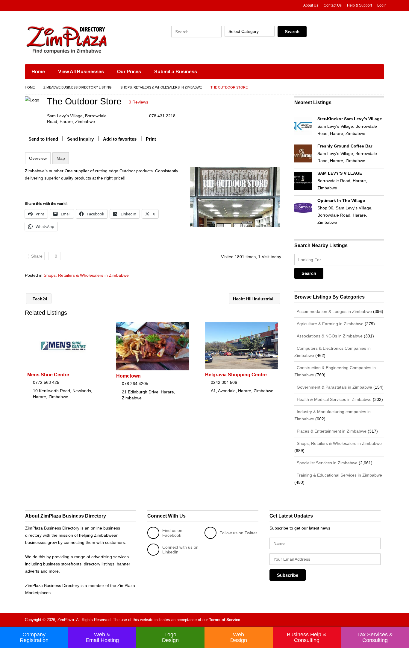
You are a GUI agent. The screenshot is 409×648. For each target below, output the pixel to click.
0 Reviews (138, 102)
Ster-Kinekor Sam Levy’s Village (349, 118)
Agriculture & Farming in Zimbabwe (329, 323)
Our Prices (129, 71)
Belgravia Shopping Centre (236, 374)
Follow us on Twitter (238, 532)
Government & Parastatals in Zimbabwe (334, 387)
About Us (310, 5)
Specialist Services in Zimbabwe (327, 462)
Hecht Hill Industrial (254, 298)
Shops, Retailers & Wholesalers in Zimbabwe (161, 87)
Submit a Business (175, 71)
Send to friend (43, 139)
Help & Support (359, 5)
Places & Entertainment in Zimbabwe (331, 431)
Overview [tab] (38, 158)
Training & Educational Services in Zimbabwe (339, 475)
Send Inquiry (80, 139)
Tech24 (39, 298)
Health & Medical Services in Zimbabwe (334, 399)
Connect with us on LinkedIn (180, 549)
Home (38, 71)
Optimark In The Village (341, 200)
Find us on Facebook (172, 533)
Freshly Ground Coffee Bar (344, 146)
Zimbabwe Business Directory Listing (77, 87)
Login (382, 5)
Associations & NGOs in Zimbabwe (329, 336)
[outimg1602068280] (235, 197)
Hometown (128, 375)
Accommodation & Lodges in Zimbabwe (334, 311)
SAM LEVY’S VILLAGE (339, 173)
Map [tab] (61, 158)
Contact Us (333, 5)
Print (151, 139)
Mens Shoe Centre (48, 374)
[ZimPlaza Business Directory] (82, 39)
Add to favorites (120, 139)
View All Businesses (81, 71)
